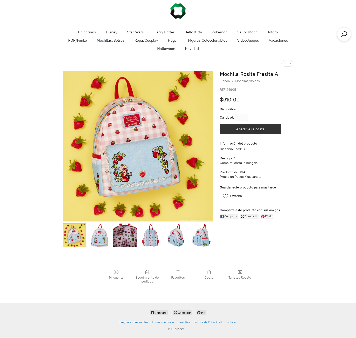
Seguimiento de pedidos (147, 279)
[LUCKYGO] (178, 11)
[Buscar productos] (344, 34)
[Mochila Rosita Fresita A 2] (125, 235)
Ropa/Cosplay (146, 40)
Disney (111, 32)
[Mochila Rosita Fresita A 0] (74, 235)
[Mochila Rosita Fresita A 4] (176, 235)
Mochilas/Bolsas (111, 40)
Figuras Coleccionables (207, 40)
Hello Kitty (193, 32)
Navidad (192, 48)
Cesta (209, 277)
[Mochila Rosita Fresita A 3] (150, 235)
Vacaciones (278, 40)
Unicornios (87, 32)
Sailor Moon (247, 32)
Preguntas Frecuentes (133, 322)
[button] (234, 196)
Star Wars (135, 32)
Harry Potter (164, 32)
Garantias (184, 322)
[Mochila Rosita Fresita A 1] (100, 235)
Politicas (231, 322)
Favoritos (178, 277)
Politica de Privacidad (208, 322)
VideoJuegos (248, 40)
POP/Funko (77, 40)
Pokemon (219, 32)
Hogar (173, 40)
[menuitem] (284, 63)
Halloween (166, 48)
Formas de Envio (163, 322)
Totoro (272, 32)
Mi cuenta (116, 277)
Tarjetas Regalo (239, 277)
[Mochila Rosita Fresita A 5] (201, 235)
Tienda (225, 81)
